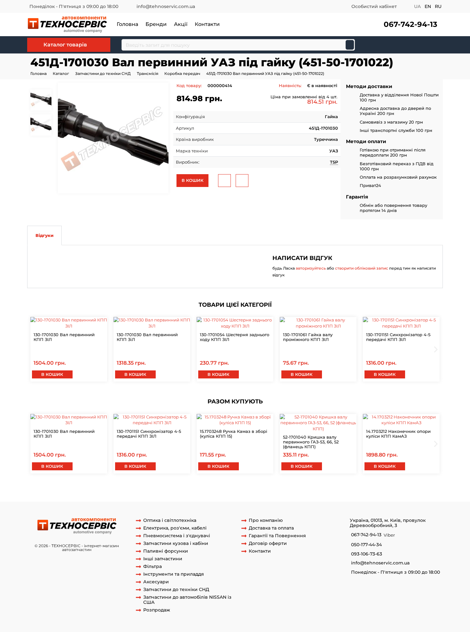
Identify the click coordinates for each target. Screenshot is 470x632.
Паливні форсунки (165, 551)
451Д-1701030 (252, 489)
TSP (334, 162)
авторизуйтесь (311, 268)
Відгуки (44, 235)
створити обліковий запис (361, 268)
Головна (127, 24)
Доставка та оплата (271, 528)
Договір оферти (268, 543)
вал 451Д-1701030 (286, 489)
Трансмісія (147, 73)
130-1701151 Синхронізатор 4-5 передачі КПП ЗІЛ (398, 337)
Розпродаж (156, 610)
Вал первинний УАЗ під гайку (70, 489)
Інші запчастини (162, 559)
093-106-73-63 (366, 554)
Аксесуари (156, 582)
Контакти (207, 24)
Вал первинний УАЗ (127, 489)
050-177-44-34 (366, 544)
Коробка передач (182, 73)
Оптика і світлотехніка (169, 520)
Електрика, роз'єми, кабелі (175, 528)
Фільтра (152, 566)
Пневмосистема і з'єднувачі (176, 536)
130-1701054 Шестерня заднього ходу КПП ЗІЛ (234, 337)
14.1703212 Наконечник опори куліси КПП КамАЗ (398, 434)
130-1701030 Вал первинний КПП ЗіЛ (147, 337)
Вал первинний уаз (178, 495)
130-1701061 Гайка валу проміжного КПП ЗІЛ (308, 337)
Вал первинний (218, 495)
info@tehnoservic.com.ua (166, 6)
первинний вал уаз (215, 489)
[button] (410, 24)
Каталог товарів (65, 45)
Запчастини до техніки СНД (103, 73)
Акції (180, 24)
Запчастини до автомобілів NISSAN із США (187, 600)
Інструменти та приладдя (173, 574)
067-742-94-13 (410, 24)
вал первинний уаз (171, 489)
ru (438, 6)
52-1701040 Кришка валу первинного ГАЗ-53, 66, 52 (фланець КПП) (311, 441)
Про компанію (266, 520)
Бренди (156, 24)
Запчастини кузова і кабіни (175, 543)
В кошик (192, 180)
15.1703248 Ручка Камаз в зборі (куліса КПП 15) (233, 434)
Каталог (61, 73)
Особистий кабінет (374, 6)
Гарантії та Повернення (277, 536)
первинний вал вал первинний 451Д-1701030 (106, 495)
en (428, 6)
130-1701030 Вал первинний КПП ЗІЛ (64, 337)
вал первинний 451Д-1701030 (338, 489)
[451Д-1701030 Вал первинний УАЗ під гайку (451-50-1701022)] (113, 138)
